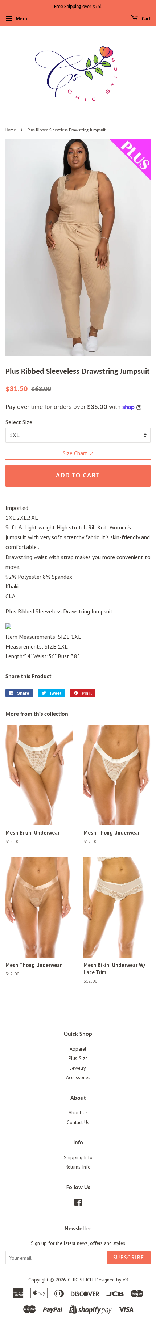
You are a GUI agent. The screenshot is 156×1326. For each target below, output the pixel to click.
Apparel (78, 1049)
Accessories (78, 1077)
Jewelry (78, 1068)
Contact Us (78, 1122)
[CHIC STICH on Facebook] (78, 1203)
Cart (146, 19)
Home (10, 130)
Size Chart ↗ (78, 453)
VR (125, 1279)
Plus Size (78, 1058)
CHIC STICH (80, 1279)
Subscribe (128, 1258)
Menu (21, 18)
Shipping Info (78, 1157)
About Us (78, 1112)
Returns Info (78, 1167)
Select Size (18, 422)
